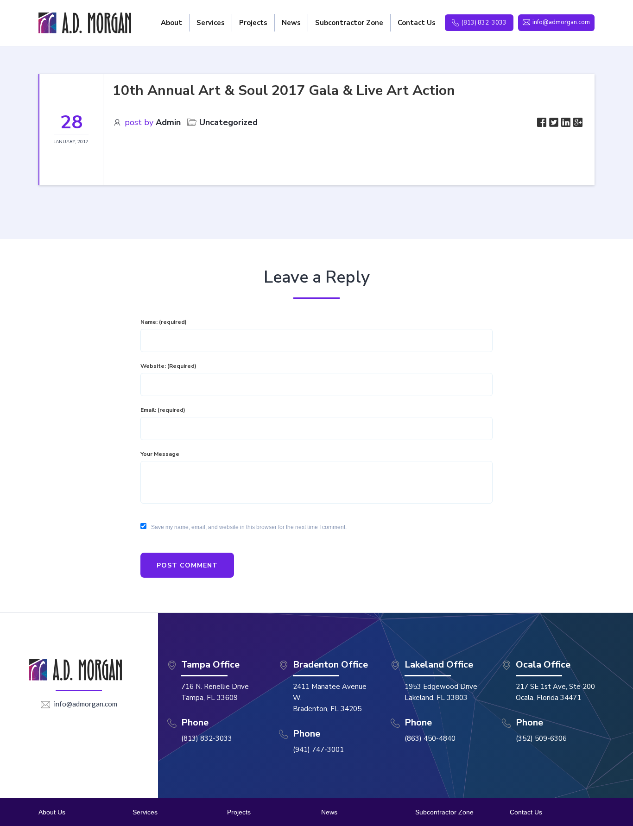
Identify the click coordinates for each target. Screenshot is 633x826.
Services (145, 812)
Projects (239, 812)
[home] (84, 23)
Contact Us (526, 812)
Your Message (159, 454)
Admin (168, 122)
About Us (51, 812)
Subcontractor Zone (444, 812)
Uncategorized (228, 122)
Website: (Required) (168, 366)
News (329, 812)
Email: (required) (162, 410)
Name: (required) (163, 322)
